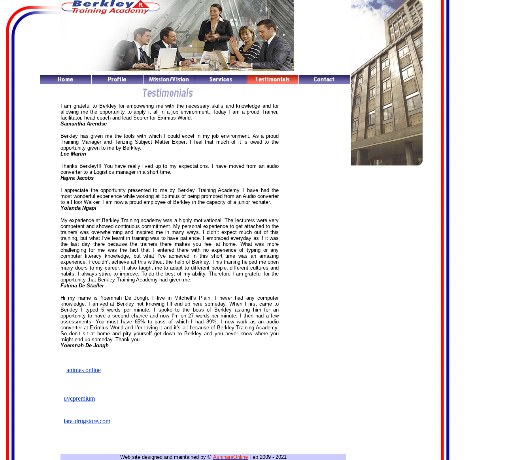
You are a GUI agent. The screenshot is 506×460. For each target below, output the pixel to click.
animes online (83, 370)
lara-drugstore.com (87, 421)
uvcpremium (79, 398)
